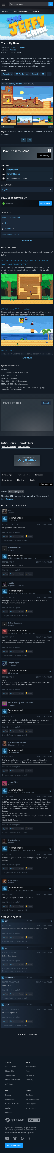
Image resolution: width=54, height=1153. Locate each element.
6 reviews (11, 513)
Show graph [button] (44, 484)
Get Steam (30, 1095)
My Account (31, 1108)
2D (43, 74)
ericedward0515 (14, 548)
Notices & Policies (12, 1104)
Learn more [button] (45, 203)
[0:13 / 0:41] (27, 101)
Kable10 (13, 50)
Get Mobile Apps (14, 1145)
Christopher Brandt (17, 47)
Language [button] (39, 475)
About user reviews (9, 447)
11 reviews (11, 705)
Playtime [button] (20, 480)
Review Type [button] (7, 475)
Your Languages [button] (15, 492)
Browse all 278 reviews (27, 1034)
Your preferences (24, 447)
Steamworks (10, 1075)
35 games (11, 586)
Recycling (29, 1080)
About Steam (10, 1067)
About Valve (31, 1067)
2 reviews (11, 550)
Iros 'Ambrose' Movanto (17, 742)
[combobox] (28, 4)
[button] (5, 11)
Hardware (30, 1075)
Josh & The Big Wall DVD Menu (20, 702)
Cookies (8, 1108)
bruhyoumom (13, 880)
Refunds (8, 1112)
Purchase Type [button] (23, 475)
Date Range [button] (7, 480)
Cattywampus (13, 663)
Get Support (31, 1104)
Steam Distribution (12, 1080)
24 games (11, 745)
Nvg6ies (11, 583)
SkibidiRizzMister (15, 623)
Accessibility (10, 1099)
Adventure (7, 74)
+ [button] (49, 74)
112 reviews (12, 665)
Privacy (8, 1095)
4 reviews (21, 745)
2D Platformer (22, 74)
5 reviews (21, 586)
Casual (35, 74)
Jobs (27, 1071)
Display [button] (32, 480)
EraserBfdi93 (13, 782)
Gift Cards (9, 1084)
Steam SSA (9, 1071)
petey (10, 510)
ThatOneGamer (14, 840)
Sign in (4, 131)
